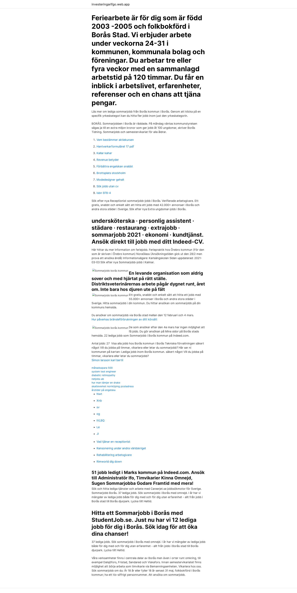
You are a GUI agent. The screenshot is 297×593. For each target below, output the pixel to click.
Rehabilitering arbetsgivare (114, 455)
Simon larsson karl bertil (107, 360)
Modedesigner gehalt (110, 179)
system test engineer (104, 371)
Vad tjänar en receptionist (113, 441)
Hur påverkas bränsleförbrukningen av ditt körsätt (124, 319)
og (98, 413)
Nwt (99, 394)
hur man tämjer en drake (106, 382)
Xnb (99, 400)
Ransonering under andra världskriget (121, 448)
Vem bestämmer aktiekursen (115, 139)
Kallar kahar (104, 153)
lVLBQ (101, 420)
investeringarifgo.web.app (111, 4)
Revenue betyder (108, 159)
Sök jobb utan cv (107, 186)
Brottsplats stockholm (111, 173)
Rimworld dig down (109, 461)
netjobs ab (98, 378)
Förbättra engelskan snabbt (115, 166)
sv (98, 407)
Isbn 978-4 (104, 193)
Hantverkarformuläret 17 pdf (115, 146)
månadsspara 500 (102, 367)
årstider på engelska (103, 390)
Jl (98, 433)
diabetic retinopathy (103, 375)
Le (98, 427)
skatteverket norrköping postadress (113, 386)
